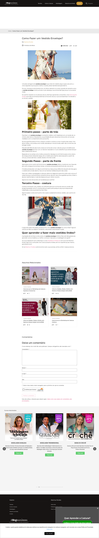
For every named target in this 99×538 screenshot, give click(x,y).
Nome (24, 367)
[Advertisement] (49, 18)
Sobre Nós (53, 504)
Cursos (79, 3)
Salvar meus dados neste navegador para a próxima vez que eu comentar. (43, 385)
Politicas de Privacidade (56, 506)
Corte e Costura (49, 3)
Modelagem (59, 3)
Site (23, 379)
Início (9, 31)
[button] (4, 448)
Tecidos (40, 3)
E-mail (24, 373)
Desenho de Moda (70, 3)
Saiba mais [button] (49, 529)
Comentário (25, 349)
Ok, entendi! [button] (49, 533)
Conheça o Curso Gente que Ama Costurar (77, 523)
